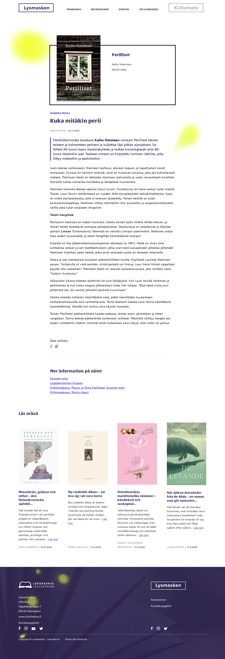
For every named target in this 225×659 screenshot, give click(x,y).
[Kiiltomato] (186, 11)
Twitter (57, 347)
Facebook (52, 347)
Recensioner (100, 9)
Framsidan (74, 9)
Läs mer (53, 539)
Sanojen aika (59, 378)
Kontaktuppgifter (29, 623)
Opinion (124, 9)
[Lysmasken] (36, 11)
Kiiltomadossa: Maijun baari (69, 392)
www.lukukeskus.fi (30, 616)
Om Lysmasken (148, 9)
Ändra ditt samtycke (76, 639)
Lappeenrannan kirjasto (66, 383)
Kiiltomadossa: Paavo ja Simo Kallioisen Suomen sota (87, 387)
